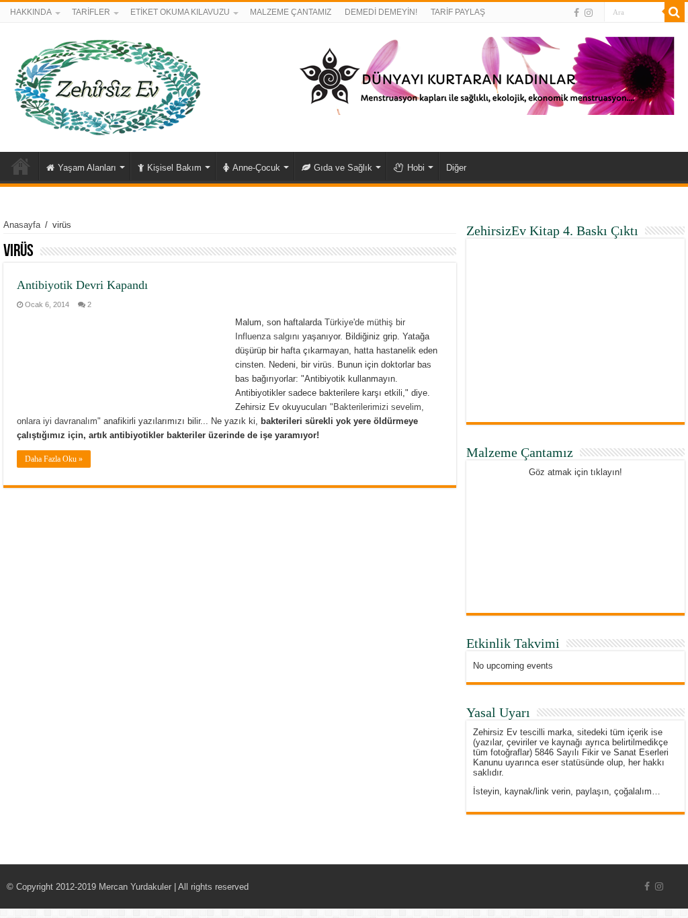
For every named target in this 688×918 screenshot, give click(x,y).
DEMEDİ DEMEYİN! (381, 12)
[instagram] (588, 13)
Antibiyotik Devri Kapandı (82, 285)
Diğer (456, 168)
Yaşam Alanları (87, 168)
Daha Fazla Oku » (54, 459)
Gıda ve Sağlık (343, 168)
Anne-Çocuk (256, 168)
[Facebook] (576, 13)
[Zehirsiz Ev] (107, 85)
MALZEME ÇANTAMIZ (290, 12)
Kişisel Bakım (174, 168)
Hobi (416, 168)
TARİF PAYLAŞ (458, 12)
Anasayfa (20, 166)
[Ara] (674, 12)
